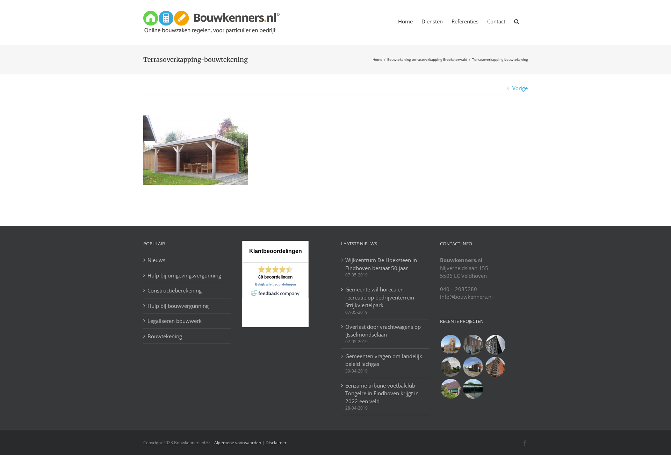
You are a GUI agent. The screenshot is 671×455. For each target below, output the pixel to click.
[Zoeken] (516, 21)
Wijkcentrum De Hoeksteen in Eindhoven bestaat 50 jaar (381, 264)
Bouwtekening (164, 336)
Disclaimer (276, 443)
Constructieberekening (174, 290)
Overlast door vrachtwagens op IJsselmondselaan (383, 330)
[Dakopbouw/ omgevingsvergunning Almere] (472, 345)
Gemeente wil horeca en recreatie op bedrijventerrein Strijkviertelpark (379, 297)
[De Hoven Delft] (495, 367)
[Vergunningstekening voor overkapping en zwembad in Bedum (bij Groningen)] (450, 367)
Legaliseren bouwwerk (174, 320)
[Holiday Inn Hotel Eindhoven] (495, 345)
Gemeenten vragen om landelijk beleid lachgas (383, 360)
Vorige (520, 88)
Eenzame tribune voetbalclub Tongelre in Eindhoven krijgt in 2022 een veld (382, 393)
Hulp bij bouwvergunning (178, 305)
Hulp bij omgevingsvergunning (184, 275)
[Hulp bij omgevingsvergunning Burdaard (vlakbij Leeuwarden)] (450, 389)
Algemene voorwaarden (237, 443)
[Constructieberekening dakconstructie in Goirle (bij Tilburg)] (472, 367)
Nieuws (156, 260)
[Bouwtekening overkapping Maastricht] (472, 389)
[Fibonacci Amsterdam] (450, 345)
